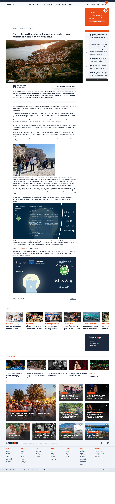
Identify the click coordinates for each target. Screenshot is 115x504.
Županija (43, 4)
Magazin (63, 4)
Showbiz (38, 450)
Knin (22, 453)
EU (7, 454)
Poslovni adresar (53, 443)
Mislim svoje (97, 456)
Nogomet (53, 450)
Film (66, 453)
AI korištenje (46, 469)
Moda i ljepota (83, 451)
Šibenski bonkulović (99, 450)
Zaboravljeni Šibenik (99, 453)
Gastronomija (83, 458)
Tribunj (22, 451)
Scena (48, 4)
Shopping (82, 450)
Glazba (37, 453)
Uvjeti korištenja (27, 469)
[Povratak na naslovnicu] (10, 4)
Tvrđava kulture (29, 28)
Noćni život (38, 451)
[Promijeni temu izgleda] (88, 4)
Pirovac (22, 459)
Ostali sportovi (54, 459)
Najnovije (31, 4)
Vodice (22, 450)
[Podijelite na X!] (21, 298)
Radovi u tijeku (93, 345)
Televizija (38, 456)
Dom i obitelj (83, 459)
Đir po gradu (9, 461)
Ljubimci (82, 464)
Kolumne (69, 4)
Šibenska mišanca (99, 458)
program (20, 248)
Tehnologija (82, 454)
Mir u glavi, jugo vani (99, 451)
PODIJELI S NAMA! (97, 21)
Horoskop (82, 462)
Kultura (58, 4)
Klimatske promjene (10, 462)
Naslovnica (15, 28)
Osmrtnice (92, 341)
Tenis (52, 458)
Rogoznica (23, 462)
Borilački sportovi (54, 454)
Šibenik (8, 451)
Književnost (68, 454)
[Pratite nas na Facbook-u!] (101, 443)
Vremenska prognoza (10, 458)
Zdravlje (82, 453)
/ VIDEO (87, 381)
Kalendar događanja (94, 343)
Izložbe (67, 456)
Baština (67, 458)
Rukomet (53, 453)
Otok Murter (23, 458)
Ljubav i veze (83, 461)
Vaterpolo (53, 456)
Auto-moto (82, 456)
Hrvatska (8, 453)
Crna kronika (9, 459)
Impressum (20, 469)
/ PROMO (8, 309)
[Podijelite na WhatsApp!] (24, 298)
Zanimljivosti (83, 466)
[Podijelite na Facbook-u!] (18, 298)
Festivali (38, 454)
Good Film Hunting (99, 454)
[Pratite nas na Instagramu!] (104, 443)
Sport (52, 4)
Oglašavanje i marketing (37, 469)
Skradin (22, 456)
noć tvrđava (73, 298)
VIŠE (97, 79)
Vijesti (37, 4)
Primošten (23, 461)
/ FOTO (8, 381)
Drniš (22, 454)
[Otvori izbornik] (106, 2)
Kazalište (68, 451)
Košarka (52, 451)
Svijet (7, 456)
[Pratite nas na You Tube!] (108, 443)
